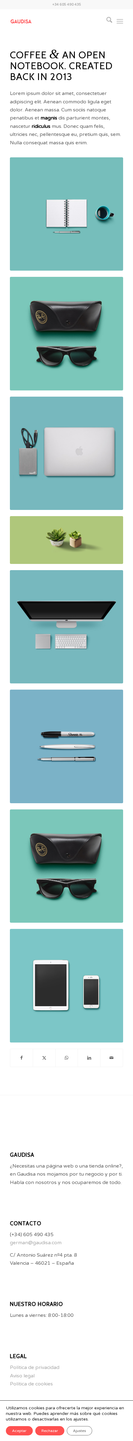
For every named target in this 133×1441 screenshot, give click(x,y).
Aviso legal (22, 1376)
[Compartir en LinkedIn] (89, 1058)
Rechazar (49, 1431)
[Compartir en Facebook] (21, 1058)
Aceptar (19, 1431)
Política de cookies (31, 1384)
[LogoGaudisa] (55, 21)
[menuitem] (106, 21)
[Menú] (120, 21)
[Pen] (66, 746)
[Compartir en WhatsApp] (67, 1058)
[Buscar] (106, 21)
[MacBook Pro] (66, 453)
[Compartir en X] (44, 1058)
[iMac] (66, 627)
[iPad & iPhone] (66, 985)
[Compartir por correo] (112, 1058)
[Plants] (66, 540)
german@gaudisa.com (36, 1243)
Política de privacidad (34, 1367)
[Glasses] (66, 333)
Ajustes (79, 1431)
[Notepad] (66, 214)
